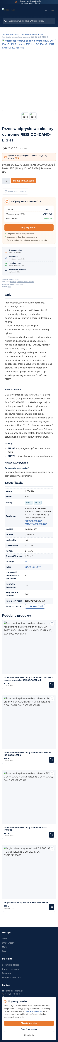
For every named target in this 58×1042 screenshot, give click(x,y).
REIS (9, 287)
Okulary (13, 282)
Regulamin (6, 973)
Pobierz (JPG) (36, 606)
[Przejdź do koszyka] (46, 10)
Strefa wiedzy (8, 943)
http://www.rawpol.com (36, 524)
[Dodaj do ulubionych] (52, 623)
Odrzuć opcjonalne (29, 1029)
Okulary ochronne (16, 284)
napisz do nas (34, 3)
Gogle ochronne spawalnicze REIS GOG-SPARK (26, 902)
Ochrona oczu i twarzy (25, 282)
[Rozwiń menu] (52, 10)
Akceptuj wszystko (29, 1023)
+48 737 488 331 (13, 994)
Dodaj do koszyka (23, 180)
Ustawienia (29, 1035)
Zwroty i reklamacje (10, 969)
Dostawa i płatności (10, 965)
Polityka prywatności (11, 977)
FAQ (4, 951)
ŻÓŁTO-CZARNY (33, 567)
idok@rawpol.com (33, 520)
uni (26, 561)
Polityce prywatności (33, 1011)
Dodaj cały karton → (29, 227)
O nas (4, 938)
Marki (4, 947)
